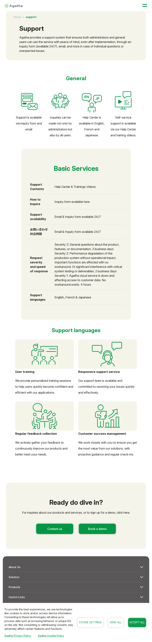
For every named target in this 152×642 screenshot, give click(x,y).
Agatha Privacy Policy (17, 635)
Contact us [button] (54, 529)
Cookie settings (90, 622)
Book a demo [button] (97, 529)
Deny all (116, 622)
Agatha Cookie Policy (51, 635)
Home (17, 17)
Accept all (137, 622)
